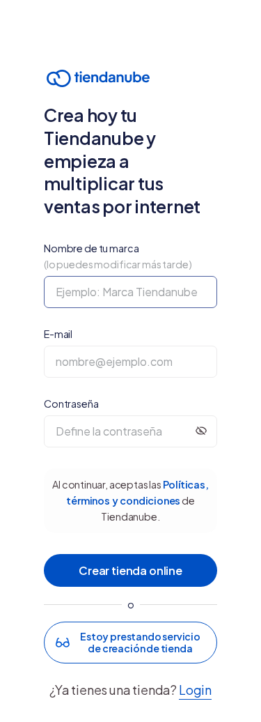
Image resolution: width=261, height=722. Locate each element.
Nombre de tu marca (118, 256)
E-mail (58, 334)
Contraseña (71, 403)
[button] (130, 642)
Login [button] (195, 690)
